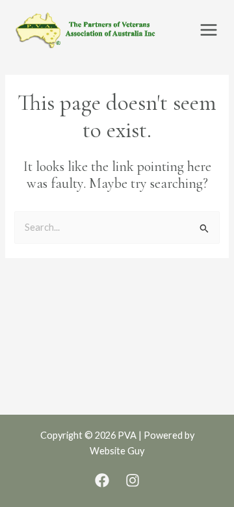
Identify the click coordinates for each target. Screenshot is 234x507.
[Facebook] (102, 480)
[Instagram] (132, 480)
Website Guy (117, 450)
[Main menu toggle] (209, 30)
